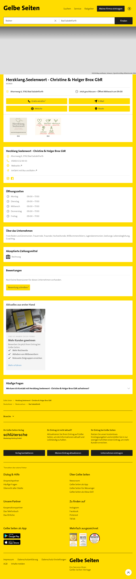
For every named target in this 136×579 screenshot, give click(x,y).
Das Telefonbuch (10, 511)
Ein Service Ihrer (80, 568)
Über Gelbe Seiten (80, 474)
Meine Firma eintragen (110, 8)
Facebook (74, 511)
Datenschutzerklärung (28, 559)
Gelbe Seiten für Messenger (82, 488)
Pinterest (74, 515)
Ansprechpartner (11, 480)
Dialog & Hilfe (11, 474)
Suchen (67, 8)
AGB (5, 563)
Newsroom (75, 480)
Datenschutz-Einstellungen (54, 559)
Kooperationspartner (13, 507)
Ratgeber (89, 8)
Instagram (74, 507)
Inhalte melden (18, 563)
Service (77, 8)
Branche (7, 416)
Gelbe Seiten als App (79, 484)
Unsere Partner (12, 501)
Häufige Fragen (10, 484)
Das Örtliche (9, 515)
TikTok (72, 518)
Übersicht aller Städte (13, 488)
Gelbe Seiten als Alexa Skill (82, 492)
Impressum (8, 559)
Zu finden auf (77, 501)
